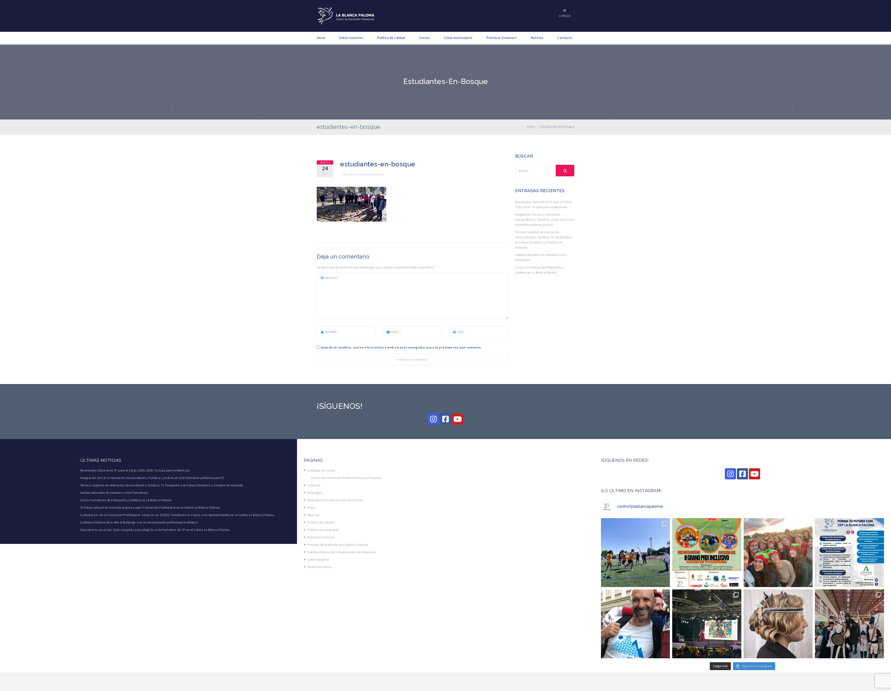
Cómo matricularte (458, 38)
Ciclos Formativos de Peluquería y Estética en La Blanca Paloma (125, 500)
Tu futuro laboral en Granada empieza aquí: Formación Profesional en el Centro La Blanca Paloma (150, 507)
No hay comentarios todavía (363, 174)
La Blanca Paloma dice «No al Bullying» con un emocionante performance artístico (139, 522)
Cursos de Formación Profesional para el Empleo (346, 478)
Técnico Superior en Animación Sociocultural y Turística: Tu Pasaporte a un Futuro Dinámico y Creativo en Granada (161, 485)
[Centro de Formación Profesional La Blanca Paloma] (346, 15)
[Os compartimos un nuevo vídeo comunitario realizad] (778, 552)
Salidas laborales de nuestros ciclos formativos (114, 493)
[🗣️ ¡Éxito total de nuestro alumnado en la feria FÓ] (849, 623)
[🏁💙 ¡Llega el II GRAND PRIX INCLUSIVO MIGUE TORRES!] (706, 552)
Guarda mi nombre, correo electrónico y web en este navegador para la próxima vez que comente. (401, 347)
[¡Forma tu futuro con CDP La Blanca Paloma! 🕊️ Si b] (849, 552)
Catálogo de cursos (321, 470)
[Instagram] (433, 419)
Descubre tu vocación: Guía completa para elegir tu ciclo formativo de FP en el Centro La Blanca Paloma (154, 530)
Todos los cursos (319, 567)
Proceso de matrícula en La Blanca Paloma (337, 544)
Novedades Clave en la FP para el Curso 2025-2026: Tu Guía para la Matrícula (135, 470)
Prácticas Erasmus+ (501, 38)
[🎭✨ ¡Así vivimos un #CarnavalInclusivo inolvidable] (706, 623)
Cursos (424, 38)
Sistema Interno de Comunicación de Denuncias (341, 552)
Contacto (564, 38)
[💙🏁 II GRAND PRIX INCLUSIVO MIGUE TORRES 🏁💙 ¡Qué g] (635, 552)
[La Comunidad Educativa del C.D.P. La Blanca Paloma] (635, 623)
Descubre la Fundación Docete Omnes (335, 500)
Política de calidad (391, 38)
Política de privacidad (323, 530)
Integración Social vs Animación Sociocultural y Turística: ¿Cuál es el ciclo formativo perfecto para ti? (544, 219)
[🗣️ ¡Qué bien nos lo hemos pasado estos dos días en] (778, 623)
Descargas (315, 493)
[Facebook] (445, 419)
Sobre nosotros (351, 38)
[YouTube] (457, 419)
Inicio (321, 38)
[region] (445, 680)
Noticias (537, 38)
